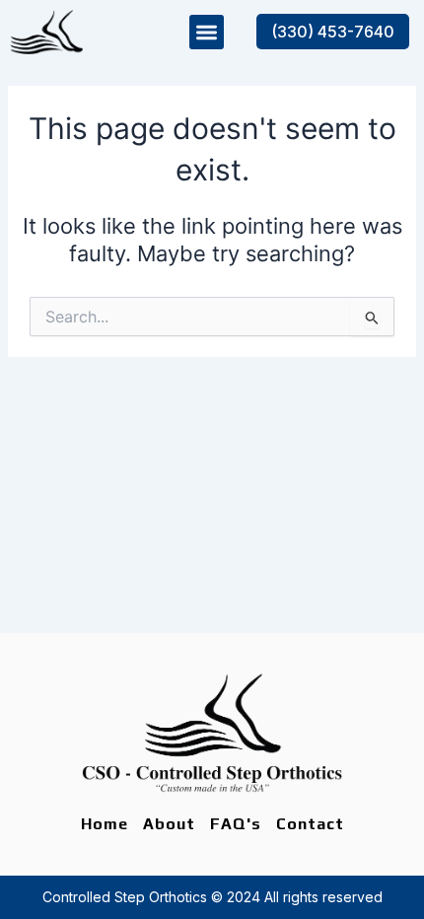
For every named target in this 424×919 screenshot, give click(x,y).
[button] (206, 32)
